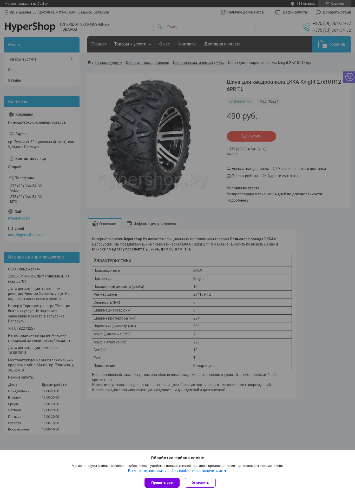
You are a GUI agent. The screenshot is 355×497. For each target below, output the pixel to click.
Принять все (162, 483)
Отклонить (200, 483)
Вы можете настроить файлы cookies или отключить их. (175, 471)
